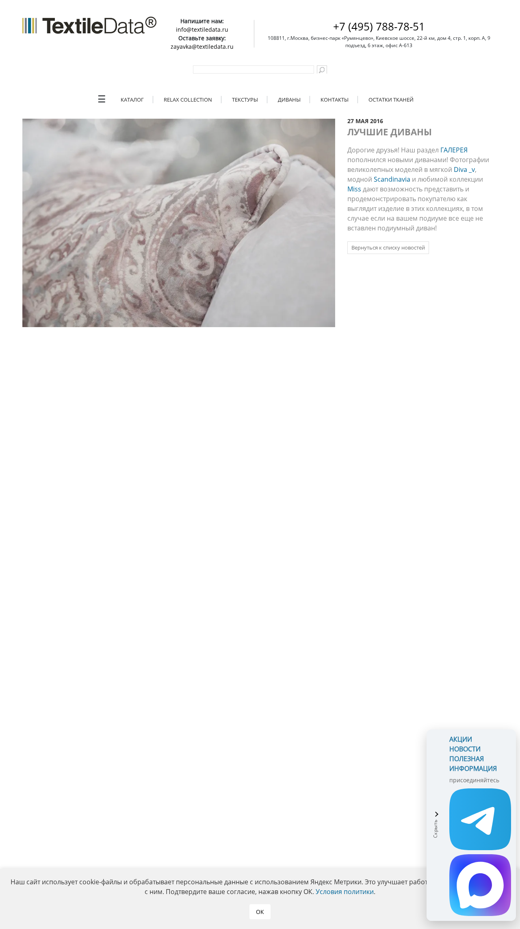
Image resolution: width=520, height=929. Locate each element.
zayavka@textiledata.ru (202, 46)
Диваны (289, 99)
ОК (260, 912)
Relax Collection (188, 99)
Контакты (335, 99)
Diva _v (464, 169)
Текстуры (245, 99)
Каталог (132, 99)
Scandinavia (392, 179)
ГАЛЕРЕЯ (454, 149)
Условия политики (345, 891)
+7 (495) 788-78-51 (379, 26)
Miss (354, 188)
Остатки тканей (391, 99)
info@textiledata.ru (202, 29)
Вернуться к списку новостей (388, 247)
